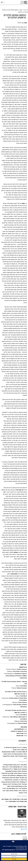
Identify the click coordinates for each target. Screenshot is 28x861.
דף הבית (26, 10)
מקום (21, 10)
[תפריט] (2, 2)
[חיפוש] (4, 2)
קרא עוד (24, 829)
